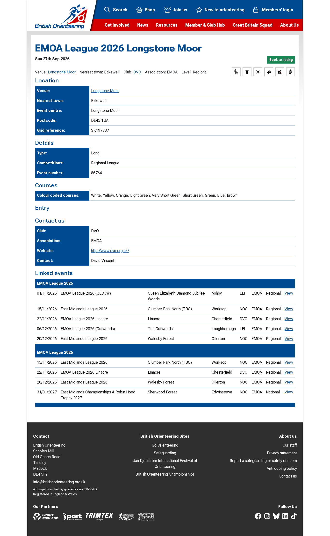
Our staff (290, 445)
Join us (179, 9)
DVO (137, 72)
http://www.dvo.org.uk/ (110, 250)
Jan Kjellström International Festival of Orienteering (165, 463)
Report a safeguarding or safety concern (263, 460)
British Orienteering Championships (165, 474)
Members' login (277, 9)
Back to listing (281, 60)
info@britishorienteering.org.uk (59, 482)
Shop (150, 9)
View (289, 293)
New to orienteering (224, 9)
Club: (127, 72)
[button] (117, 25)
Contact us (288, 476)
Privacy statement (282, 453)
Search (120, 9)
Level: (186, 72)
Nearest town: (91, 72)
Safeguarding (165, 453)
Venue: (41, 72)
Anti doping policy (282, 468)
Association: (155, 72)
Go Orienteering (165, 445)
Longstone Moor (62, 72)
